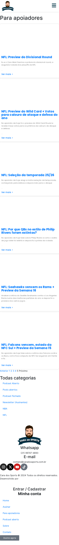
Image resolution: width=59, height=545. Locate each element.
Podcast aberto (11, 519)
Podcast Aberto (11, 383)
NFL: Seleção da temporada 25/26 (27, 175)
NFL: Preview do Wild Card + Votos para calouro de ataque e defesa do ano (29, 114)
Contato (7, 532)
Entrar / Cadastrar (29, 491)
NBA (5, 408)
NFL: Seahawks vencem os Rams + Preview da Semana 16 (27, 288)
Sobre (6, 525)
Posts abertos (10, 389)
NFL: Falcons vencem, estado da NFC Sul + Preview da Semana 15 (26, 346)
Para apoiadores (11, 513)
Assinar (6, 506)
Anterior (4, 370)
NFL (5, 415)
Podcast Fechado (12, 396)
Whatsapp (29, 447)
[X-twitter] (10, 466)
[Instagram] (3, 466)
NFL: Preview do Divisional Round (26, 57)
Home (6, 500)
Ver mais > (7, 74)
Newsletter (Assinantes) (15, 402)
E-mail (29, 456)
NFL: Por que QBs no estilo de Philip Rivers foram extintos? (28, 231)
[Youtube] (17, 466)
